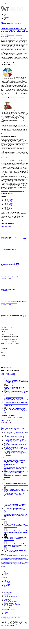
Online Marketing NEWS (8, 430)
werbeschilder (16, 564)
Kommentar (4, 355)
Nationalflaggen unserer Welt (10, 596)
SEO (1, 562)
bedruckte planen (17, 555)
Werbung (26, 564)
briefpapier (22, 555)
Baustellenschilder (8, 592)
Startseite (6, 14)
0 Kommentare (10, 35)
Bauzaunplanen (11, 555)
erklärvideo (21, 556)
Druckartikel (17, 556)
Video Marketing (20, 562)
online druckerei (3, 560)
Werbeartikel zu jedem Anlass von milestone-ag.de (12, 191)
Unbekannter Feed (6, 422)
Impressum (6, 17)
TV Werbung (7, 584)
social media (5, 562)
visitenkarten (25, 562)
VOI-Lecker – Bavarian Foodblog (12, 604)
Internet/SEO (7, 582)
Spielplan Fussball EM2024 (10, 602)
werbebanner (7, 563)
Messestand (21, 559)
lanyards (2, 559)
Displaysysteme (12, 556)
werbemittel (3, 564)
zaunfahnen (3, 566)
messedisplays (16, 559)
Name (2, 345)
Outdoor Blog (7, 598)
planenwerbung (18, 560)
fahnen (25, 556)
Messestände (26, 559)
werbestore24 (21, 564)
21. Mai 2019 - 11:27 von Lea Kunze (15, 551)
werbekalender (23, 563)
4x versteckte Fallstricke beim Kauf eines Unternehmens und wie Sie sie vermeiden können (15, 452)
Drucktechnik (7, 581)
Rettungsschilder (7, 600)
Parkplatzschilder (8, 599)
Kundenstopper (23, 558)
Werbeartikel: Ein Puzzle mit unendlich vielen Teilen (14, 30)
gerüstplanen (14, 558)
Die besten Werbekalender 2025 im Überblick (14, 439)
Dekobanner (6, 595)
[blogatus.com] (14, 376)
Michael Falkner (4, 36)
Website (2, 352)
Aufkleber (2, 555)
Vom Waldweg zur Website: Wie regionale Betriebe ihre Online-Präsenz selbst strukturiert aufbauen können (16, 434)
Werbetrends (6, 586)
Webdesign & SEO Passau (10, 605)
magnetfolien (6, 559)
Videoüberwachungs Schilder (10, 603)
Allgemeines (6, 580)
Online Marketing (10, 560)
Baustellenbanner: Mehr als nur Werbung (13, 447)
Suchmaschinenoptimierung (12, 562)
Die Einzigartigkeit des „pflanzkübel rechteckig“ (15, 440)
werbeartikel (10, 193)
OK (1, 627)
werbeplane (7, 564)
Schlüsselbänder (24, 560)
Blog (5, 15)
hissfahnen (19, 558)
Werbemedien (18, 23)
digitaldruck (7, 556)
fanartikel (8, 558)
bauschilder (6, 555)
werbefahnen (12, 563)
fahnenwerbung (3, 558)
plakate (14, 560)
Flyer (11, 558)
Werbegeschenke (18, 563)
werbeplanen (11, 564)
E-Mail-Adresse (5, 348)
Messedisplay (11, 559)
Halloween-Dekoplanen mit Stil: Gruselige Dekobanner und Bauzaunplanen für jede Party (15, 437)
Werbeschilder (7, 607)
